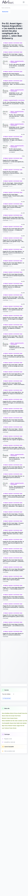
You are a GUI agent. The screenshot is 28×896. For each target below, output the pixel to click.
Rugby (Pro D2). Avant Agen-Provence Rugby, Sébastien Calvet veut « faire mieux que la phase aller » (13, 534)
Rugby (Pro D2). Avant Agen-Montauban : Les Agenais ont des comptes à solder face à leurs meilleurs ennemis (14, 570)
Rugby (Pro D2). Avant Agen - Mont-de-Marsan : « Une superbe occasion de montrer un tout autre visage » (13, 310)
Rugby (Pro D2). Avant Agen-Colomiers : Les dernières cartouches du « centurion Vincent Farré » (14, 607)
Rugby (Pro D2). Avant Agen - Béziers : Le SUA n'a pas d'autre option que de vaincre (14, 448)
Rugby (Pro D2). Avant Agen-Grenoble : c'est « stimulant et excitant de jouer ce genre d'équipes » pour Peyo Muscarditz (13, 275)
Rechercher (5, 11)
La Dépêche (12, 67)
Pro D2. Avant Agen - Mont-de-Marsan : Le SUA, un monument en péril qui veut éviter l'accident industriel (13, 357)
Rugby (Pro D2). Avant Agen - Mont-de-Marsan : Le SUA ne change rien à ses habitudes (13, 366)
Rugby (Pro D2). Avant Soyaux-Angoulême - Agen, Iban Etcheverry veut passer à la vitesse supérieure (14, 75)
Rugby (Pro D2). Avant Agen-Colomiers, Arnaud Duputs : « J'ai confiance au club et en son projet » (13, 626)
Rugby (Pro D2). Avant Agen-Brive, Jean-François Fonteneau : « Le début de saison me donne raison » (13, 230)
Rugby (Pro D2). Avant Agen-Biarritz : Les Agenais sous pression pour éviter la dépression (14, 468)
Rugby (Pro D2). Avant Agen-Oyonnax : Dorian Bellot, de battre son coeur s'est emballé (13, 219)
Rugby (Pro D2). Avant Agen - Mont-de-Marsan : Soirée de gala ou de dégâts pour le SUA (13, 319)
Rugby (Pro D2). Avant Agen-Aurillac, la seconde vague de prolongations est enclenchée (13, 543)
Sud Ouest (6, 48)
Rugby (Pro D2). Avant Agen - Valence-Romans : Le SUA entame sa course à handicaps (13, 430)
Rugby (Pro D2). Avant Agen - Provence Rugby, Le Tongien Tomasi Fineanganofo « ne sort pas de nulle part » (14, 515)
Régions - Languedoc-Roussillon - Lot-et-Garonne (17, 62)
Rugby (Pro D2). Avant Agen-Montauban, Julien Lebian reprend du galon (14, 579)
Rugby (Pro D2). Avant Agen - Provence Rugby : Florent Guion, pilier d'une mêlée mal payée (13, 196)
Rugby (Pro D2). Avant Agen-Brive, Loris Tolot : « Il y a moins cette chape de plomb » (13, 375)
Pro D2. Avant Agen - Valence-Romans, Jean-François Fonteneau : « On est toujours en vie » (13, 184)
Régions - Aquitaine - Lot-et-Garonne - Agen (13, 42)
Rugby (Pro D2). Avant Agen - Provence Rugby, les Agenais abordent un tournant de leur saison (13, 524)
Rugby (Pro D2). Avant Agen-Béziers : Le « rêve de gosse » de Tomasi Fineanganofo (13, 264)
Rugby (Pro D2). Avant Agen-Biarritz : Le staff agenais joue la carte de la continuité (13, 477)
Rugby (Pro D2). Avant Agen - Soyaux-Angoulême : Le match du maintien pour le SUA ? (14, 55)
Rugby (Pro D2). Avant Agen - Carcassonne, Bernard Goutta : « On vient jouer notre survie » (12, 173)
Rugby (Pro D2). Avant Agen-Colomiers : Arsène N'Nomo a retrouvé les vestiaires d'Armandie (13, 598)
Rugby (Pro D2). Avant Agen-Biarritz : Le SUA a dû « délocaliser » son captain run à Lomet (14, 506)
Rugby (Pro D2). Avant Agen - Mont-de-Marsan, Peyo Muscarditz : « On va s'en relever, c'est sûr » (13, 298)
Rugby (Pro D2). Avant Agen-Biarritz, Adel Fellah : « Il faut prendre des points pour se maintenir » (14, 497)
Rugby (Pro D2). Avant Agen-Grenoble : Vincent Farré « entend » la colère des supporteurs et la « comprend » (13, 412)
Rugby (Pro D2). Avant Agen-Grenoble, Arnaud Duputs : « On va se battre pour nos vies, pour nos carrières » (13, 421)
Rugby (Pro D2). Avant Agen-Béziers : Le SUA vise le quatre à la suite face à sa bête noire (13, 253)
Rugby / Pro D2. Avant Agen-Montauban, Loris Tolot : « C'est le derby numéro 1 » (14, 588)
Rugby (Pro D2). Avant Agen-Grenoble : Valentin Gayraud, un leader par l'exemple (13, 287)
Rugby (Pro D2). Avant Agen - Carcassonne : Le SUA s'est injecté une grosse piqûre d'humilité (13, 162)
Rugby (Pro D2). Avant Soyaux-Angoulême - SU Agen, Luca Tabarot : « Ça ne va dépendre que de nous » (13, 140)
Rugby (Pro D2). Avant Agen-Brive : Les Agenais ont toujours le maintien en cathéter (13, 393)
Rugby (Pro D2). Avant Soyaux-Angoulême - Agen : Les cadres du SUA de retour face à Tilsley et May (14, 84)
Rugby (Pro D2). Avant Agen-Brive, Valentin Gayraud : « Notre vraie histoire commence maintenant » (14, 384)
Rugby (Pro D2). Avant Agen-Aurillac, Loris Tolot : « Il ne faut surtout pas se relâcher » (13, 552)
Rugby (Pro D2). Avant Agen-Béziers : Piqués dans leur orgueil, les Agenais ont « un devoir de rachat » (14, 439)
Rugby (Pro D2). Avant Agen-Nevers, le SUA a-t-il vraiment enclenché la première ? (13, 635)
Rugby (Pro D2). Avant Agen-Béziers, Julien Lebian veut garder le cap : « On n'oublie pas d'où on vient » (13, 241)
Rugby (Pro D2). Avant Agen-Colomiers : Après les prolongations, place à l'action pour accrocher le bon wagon (13, 616)
